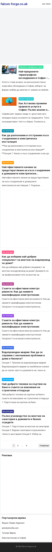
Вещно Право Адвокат (13, 523)
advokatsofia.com (10, 528)
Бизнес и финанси (26, 99)
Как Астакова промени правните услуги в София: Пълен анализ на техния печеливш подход (34, 108)
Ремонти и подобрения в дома (31, 67)
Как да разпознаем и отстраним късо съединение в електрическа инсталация (25, 138)
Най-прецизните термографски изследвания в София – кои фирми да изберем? (33, 76)
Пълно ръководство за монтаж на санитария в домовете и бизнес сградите (23, 419)
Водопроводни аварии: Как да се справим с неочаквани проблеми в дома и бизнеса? (23, 355)
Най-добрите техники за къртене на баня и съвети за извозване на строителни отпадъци (24, 387)
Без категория (8, 131)
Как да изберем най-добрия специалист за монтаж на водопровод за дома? (26, 260)
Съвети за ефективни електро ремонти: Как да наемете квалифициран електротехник (20, 291)
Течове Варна (9, 533)
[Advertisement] (26, 37)
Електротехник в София (14, 538)
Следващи (44, 446)
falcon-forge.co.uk (14, 4)
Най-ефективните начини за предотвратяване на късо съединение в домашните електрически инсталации (26, 172)
